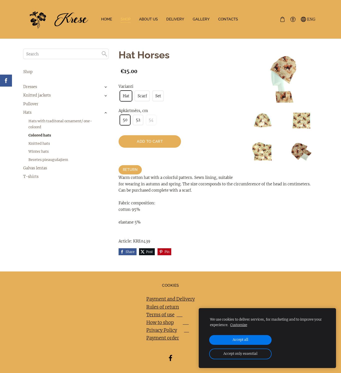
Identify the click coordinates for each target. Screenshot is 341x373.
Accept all (240, 340)
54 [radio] (151, 120)
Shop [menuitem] (27, 71)
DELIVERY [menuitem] (175, 19)
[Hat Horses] (263, 121)
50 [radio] (125, 120)
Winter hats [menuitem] (38, 151)
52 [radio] (138, 120)
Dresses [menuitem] (30, 86)
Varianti (126, 86)
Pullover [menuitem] (30, 104)
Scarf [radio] (142, 96)
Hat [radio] (126, 96)
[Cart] (282, 19)
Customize (238, 325)
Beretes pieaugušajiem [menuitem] (48, 159)
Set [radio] (158, 96)
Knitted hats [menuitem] (39, 143)
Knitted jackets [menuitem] (37, 95)
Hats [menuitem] (27, 112)
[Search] (104, 54)
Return (130, 170)
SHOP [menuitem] (126, 19)
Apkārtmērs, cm (133, 110)
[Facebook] (170, 358)
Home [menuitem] (106, 19)
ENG (310, 19)
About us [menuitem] (148, 19)
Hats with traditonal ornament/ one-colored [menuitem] (60, 124)
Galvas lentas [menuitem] (35, 168)
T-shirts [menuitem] (30, 176)
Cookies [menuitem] (170, 285)
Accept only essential (240, 354)
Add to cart (150, 141)
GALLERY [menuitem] (201, 19)
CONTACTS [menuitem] (228, 19)
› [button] (106, 87)
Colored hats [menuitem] (39, 135)
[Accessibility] (293, 19)
